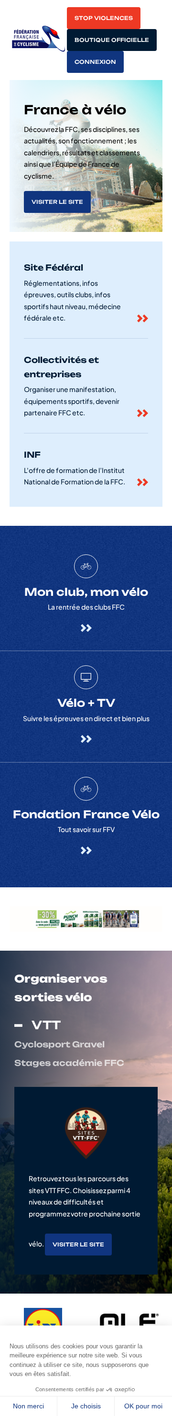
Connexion (95, 62)
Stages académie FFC (69, 1063)
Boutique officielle (112, 40)
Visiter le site (57, 202)
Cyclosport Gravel (59, 1044)
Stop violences (104, 18)
